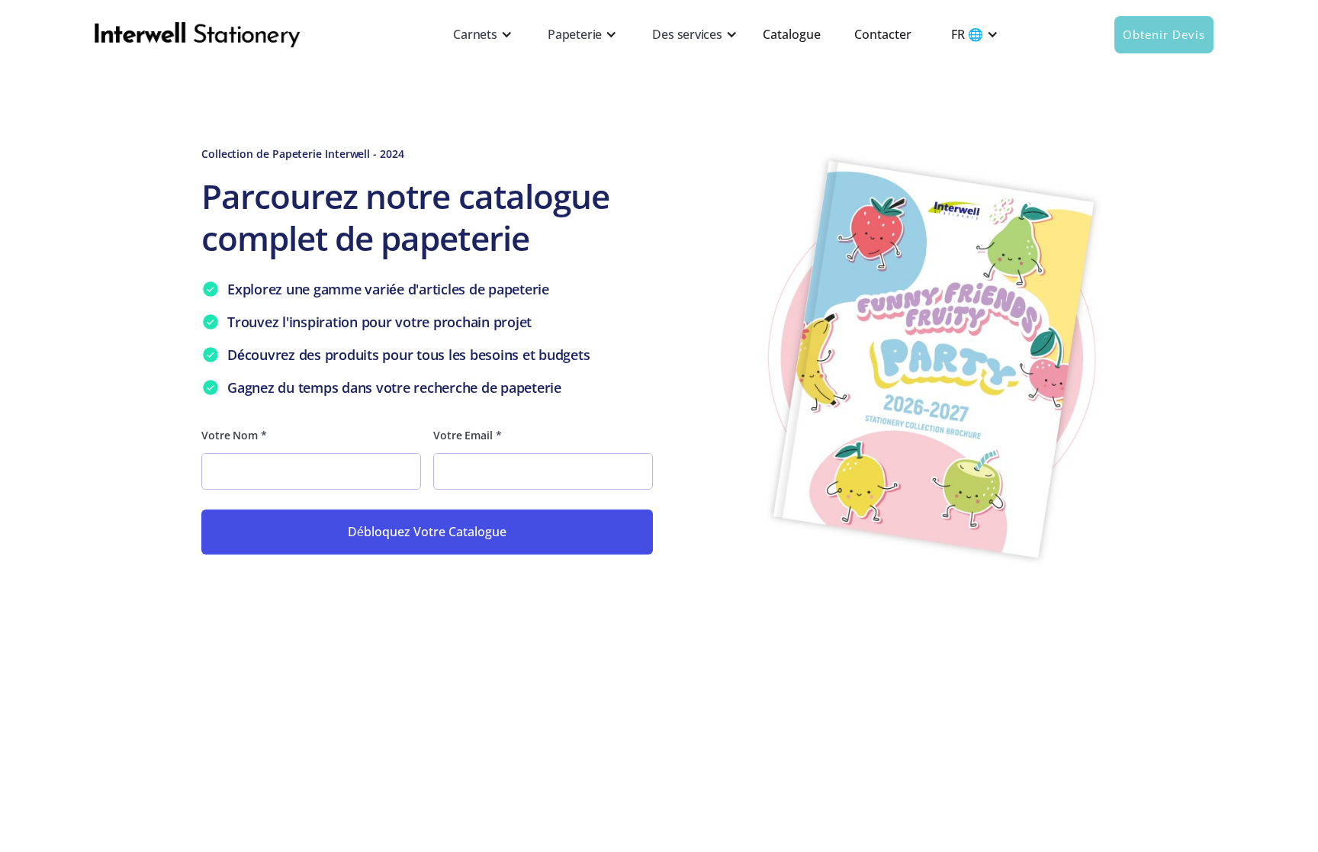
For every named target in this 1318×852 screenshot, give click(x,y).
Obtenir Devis (1164, 35)
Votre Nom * (234, 435)
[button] (479, 34)
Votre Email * (467, 435)
